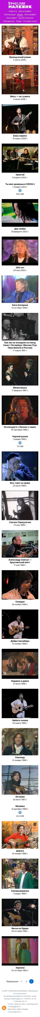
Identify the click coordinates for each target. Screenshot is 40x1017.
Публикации (10, 14)
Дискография (25, 11)
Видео (20, 14)
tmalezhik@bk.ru (16, 999)
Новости (13, 11)
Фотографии (30, 14)
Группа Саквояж (26, 18)
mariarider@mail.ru (14, 1012)
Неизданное (8, 21)
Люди (18, 21)
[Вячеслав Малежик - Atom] (5, 1009)
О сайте (11, 1004)
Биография (11, 18)
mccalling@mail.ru (14, 1006)
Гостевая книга (30, 21)
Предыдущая (12, 981)
